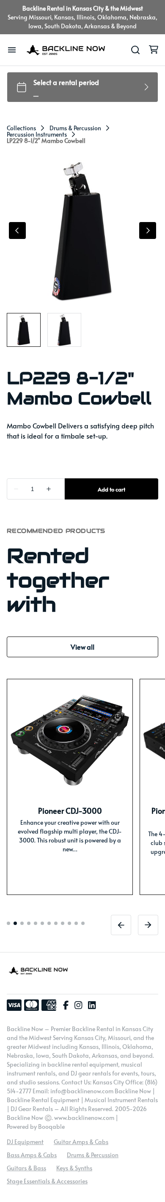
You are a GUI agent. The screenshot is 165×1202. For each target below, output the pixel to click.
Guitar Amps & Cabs (81, 1142)
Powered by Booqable (36, 1126)
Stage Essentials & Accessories (47, 1181)
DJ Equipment (25, 1142)
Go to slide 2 (15, 923)
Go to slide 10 (69, 923)
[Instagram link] (78, 1005)
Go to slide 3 (22, 923)
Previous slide (121, 925)
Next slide (148, 925)
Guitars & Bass (26, 1168)
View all (82, 646)
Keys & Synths (74, 1168)
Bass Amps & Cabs (32, 1155)
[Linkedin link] (92, 1005)
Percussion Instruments (37, 134)
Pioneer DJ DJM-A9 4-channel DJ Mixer (70, 816)
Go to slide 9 (62, 923)
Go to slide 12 (83, 923)
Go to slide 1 (8, 923)
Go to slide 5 (35, 923)
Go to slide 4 (28, 923)
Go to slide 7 (49, 923)
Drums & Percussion (75, 128)
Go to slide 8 (55, 923)
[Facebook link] (66, 1005)
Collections (21, 128)
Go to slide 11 (76, 923)
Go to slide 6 (42, 923)
